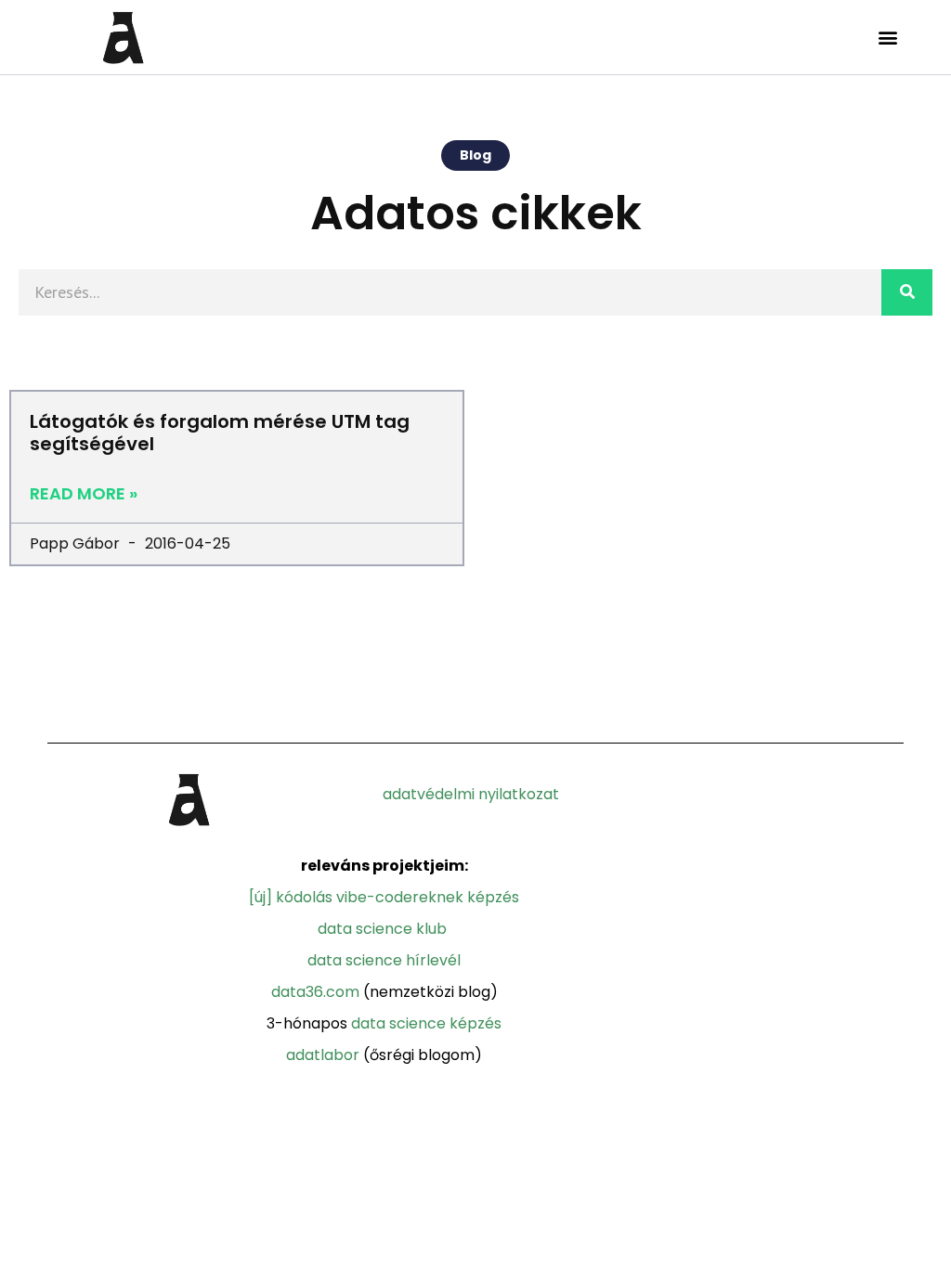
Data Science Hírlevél (384, 960)
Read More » (83, 494)
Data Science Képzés (426, 1023)
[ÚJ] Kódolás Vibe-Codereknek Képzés (384, 897)
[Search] (906, 292)
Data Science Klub (382, 928)
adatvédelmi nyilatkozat (471, 794)
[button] (888, 37)
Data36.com (315, 992)
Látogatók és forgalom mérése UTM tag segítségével (220, 432)
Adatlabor (322, 1055)
